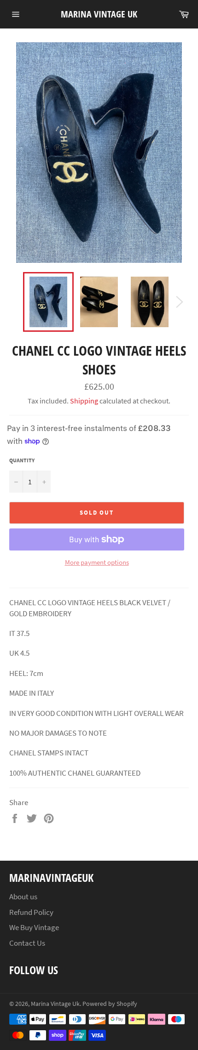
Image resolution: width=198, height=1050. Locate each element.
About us (23, 896)
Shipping (84, 400)
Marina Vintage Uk (99, 14)
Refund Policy (31, 912)
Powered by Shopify (109, 1004)
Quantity (22, 460)
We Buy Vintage (34, 927)
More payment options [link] (97, 562)
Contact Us (27, 943)
